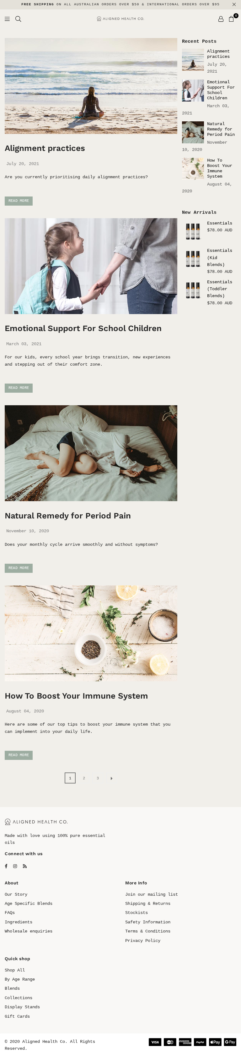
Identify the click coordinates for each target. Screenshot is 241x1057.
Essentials (219, 223)
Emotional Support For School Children (83, 328)
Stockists (136, 912)
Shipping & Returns (147, 903)
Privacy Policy (142, 940)
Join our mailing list (151, 894)
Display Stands (22, 1007)
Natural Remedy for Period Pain (68, 515)
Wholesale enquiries (28, 931)
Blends (12, 988)
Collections (18, 997)
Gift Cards (17, 1016)
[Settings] (221, 19)
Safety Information (147, 922)
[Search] (18, 19)
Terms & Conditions (147, 931)
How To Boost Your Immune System (76, 695)
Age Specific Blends (28, 903)
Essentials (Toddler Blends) (219, 289)
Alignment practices (45, 148)
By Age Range (20, 979)
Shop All (15, 970)
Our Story (16, 894)
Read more (18, 201)
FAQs (10, 912)
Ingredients (18, 922)
